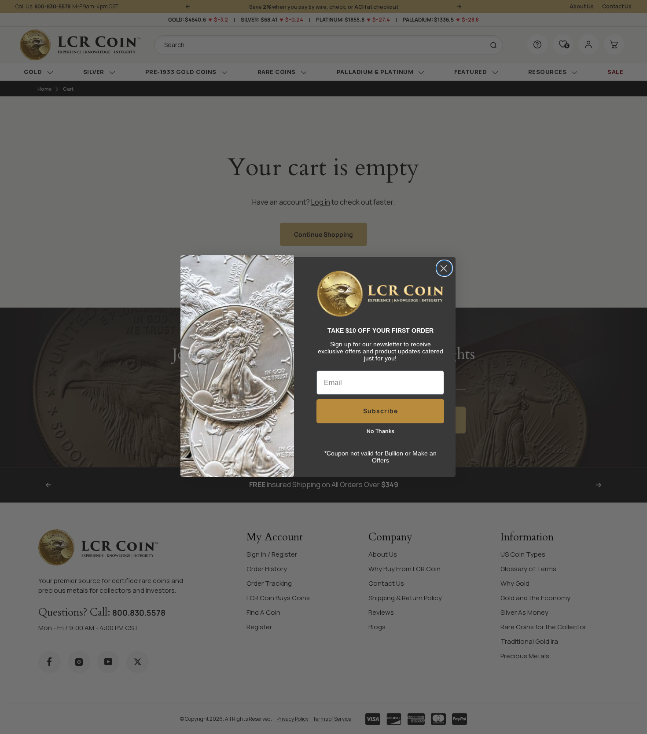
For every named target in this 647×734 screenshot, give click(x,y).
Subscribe (380, 411)
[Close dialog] (444, 268)
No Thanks (380, 431)
